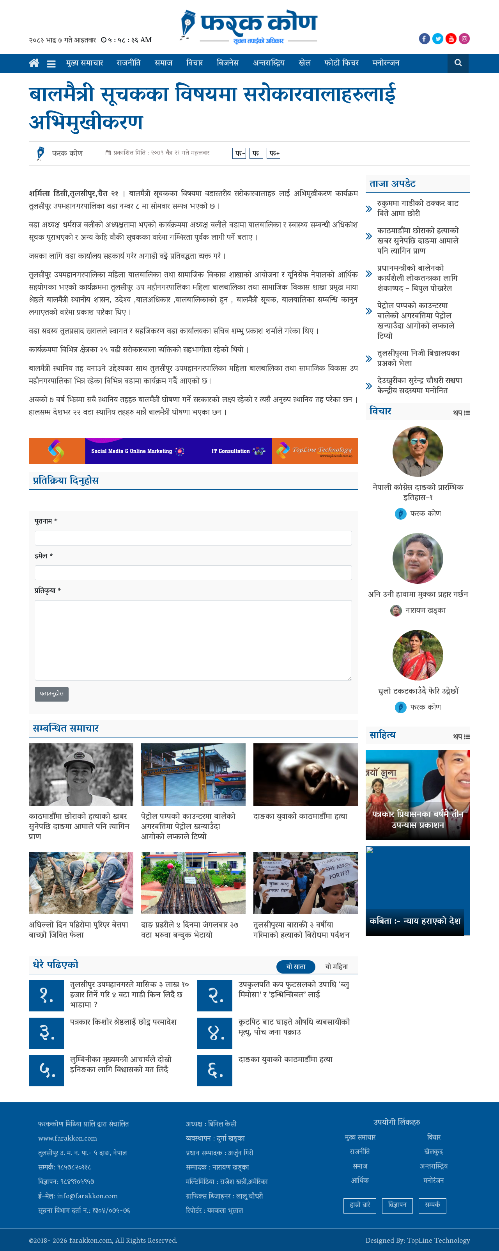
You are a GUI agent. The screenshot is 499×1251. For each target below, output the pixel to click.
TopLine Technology (438, 1241)
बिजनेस (228, 63)
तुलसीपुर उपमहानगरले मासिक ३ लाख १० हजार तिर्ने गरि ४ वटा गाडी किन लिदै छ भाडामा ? (129, 995)
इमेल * (44, 557)
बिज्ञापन (397, 1205)
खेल (305, 63)
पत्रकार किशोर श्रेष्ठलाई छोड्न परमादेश (123, 1022)
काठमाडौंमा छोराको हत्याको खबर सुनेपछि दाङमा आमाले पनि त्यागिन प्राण (79, 827)
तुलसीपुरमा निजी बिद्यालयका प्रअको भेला (418, 359)
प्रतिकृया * (48, 591)
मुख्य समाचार (84, 63)
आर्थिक (360, 1181)
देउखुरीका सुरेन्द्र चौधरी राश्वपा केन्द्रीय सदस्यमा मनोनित (419, 386)
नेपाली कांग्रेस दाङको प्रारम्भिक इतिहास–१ (418, 493)
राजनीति (129, 63)
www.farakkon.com (67, 1139)
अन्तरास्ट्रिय (269, 63)
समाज (163, 63)
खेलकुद (434, 1152)
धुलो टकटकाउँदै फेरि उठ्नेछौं (418, 691)
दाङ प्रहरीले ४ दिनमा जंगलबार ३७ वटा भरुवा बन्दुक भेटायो (190, 930)
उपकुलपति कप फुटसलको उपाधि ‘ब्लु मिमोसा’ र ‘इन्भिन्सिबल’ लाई (294, 990)
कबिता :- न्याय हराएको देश (415, 922)
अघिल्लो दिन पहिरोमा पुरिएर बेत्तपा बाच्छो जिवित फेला (78, 930)
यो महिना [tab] (337, 967)
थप (457, 413)
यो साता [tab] (296, 967)
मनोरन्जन (386, 63)
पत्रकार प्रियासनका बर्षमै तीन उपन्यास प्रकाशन (418, 821)
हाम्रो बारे (360, 1205)
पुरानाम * (46, 522)
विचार (194, 63)
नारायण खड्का (426, 611)
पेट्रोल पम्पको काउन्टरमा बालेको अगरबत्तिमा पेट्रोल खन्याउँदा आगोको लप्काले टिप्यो (188, 827)
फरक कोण (67, 154)
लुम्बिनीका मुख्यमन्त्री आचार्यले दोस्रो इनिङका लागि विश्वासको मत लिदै (121, 1065)
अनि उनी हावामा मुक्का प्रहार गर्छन (418, 595)
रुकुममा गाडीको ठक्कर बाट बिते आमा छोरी (417, 209)
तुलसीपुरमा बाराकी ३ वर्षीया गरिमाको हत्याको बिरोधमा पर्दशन (301, 930)
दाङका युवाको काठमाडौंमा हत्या (300, 817)
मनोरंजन (434, 1181)
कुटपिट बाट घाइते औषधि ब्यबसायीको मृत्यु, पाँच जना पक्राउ (294, 1027)
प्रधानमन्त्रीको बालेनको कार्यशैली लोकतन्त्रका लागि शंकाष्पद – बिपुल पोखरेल (417, 279)
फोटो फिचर (342, 63)
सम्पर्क (432, 1205)
